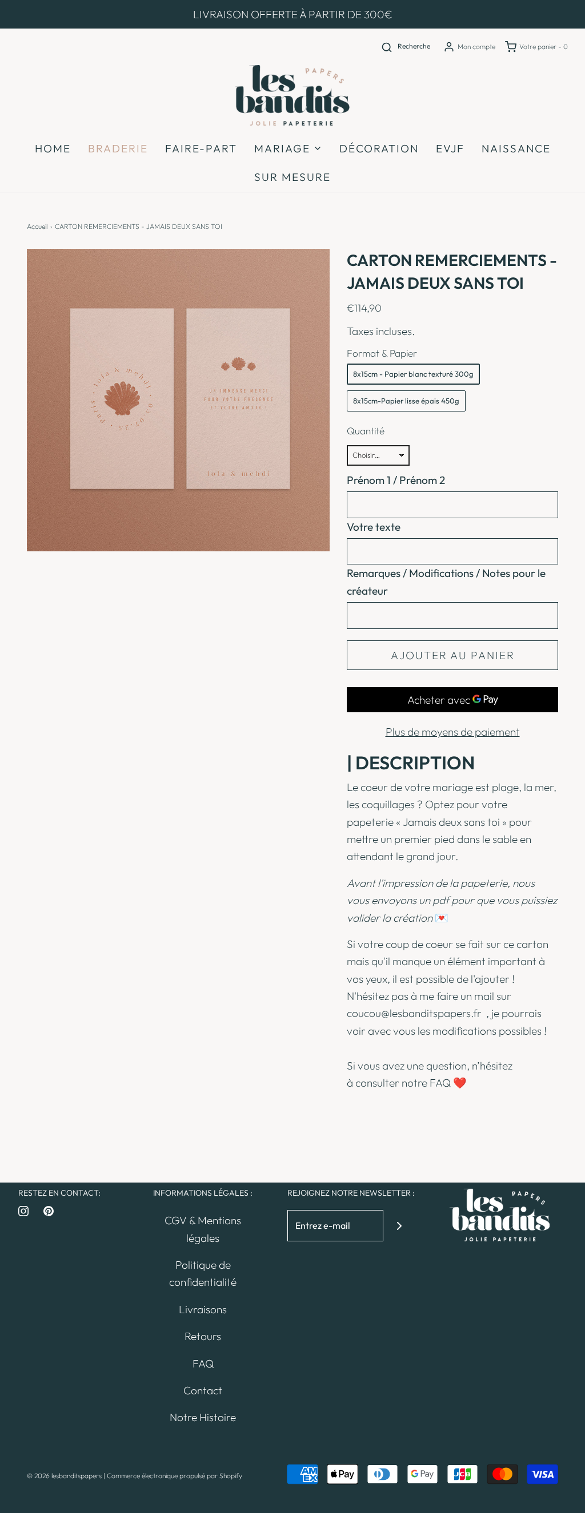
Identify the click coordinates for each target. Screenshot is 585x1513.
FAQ (440, 1083)
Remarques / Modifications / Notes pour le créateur (446, 581)
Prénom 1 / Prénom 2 (396, 480)
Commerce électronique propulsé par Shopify (174, 1475)
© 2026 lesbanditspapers (64, 1475)
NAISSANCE (516, 148)
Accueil (37, 226)
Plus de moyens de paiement (453, 732)
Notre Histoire (203, 1417)
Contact (202, 1390)
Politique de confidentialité (203, 1273)
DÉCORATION (379, 148)
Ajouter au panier (453, 655)
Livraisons (203, 1309)
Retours (203, 1336)
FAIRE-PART (201, 148)
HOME (53, 148)
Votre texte (373, 527)
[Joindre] (399, 1225)
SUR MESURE (292, 177)
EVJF (450, 148)
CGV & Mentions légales (203, 1228)
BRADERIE (118, 148)
